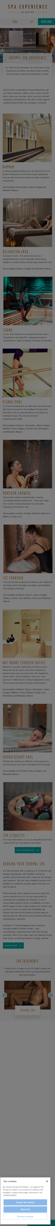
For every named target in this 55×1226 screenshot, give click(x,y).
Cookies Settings (25, 1216)
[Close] (47, 1181)
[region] (25, 1201)
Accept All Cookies (25, 1202)
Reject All (25, 1209)
